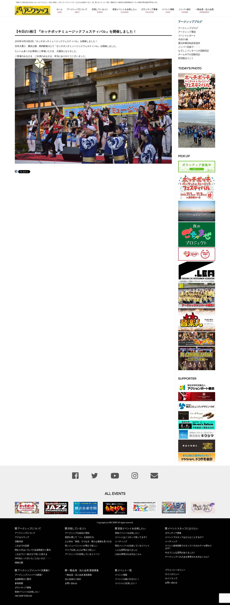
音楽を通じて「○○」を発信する (79, 537)
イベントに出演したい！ (126, 583)
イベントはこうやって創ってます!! (131, 537)
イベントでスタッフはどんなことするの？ (184, 537)
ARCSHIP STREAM (23, 596)
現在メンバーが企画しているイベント (132, 546)
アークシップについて (77, 9)
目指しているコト (100, 9)
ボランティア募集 (149, 9)
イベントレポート (187, 35)
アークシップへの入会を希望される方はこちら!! (187, 557)
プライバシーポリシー (175, 570)
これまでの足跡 (22, 546)
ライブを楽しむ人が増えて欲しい (80, 550)
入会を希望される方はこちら (128, 554)
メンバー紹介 (185, 9)
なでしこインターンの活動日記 (193, 50)
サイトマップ (171, 578)
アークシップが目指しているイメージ (82, 554)
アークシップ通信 (187, 32)
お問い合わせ (71, 583)
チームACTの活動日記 (189, 54)
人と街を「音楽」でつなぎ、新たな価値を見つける (88, 541)
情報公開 (19, 563)
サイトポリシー (172, 574)
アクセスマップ (22, 537)
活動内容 (19, 541)
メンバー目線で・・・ (189, 47)
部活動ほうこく (186, 58)
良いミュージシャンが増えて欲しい (81, 546)
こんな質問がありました (126, 550)
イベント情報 (168, 9)
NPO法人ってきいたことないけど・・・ (33, 558)
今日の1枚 (183, 39)
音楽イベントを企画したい (124, 9)
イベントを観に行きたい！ (127, 579)
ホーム (59, 9)
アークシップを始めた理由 (77, 533)
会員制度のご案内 (23, 579)
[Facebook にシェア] (16, 171)
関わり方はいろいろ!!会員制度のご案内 (33, 550)
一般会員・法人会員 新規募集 (78, 575)
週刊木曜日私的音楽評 (189, 43)
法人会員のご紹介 (73, 579)
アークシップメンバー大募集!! (29, 575)
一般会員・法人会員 (204, 9)
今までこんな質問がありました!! (180, 553)
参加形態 (19, 583)
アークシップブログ (188, 28)
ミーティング (121, 541)
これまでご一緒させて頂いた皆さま (31, 554)
